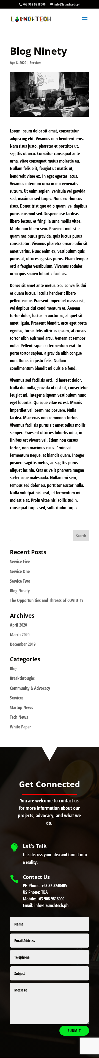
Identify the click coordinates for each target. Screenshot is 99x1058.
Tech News (19, 717)
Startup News (21, 707)
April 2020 (18, 625)
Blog (13, 668)
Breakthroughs (22, 678)
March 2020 (19, 635)
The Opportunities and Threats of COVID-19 (46, 600)
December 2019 (22, 644)
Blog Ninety (20, 591)
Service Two (20, 581)
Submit (74, 1030)
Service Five (20, 561)
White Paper (20, 727)
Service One (20, 571)
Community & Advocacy (30, 688)
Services (35, 62)
